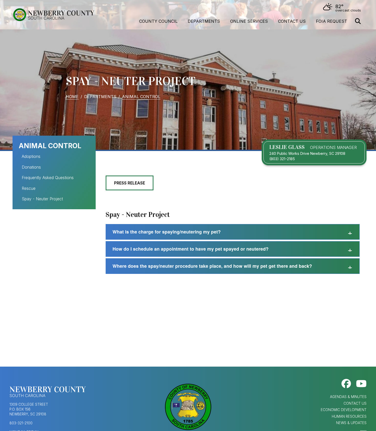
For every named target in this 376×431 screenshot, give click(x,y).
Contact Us (292, 21)
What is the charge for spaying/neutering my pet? (167, 231)
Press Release (129, 182)
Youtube (361, 383)
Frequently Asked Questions (48, 177)
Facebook (346, 383)
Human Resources (349, 416)
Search (357, 21)
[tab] (233, 232)
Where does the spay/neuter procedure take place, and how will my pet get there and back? (212, 266)
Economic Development (344, 410)
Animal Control (141, 96)
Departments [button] (204, 21)
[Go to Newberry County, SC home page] (53, 15)
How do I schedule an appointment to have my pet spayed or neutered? (191, 249)
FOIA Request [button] (331, 21)
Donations (31, 167)
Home (72, 96)
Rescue (29, 188)
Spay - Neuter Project (42, 198)
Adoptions (31, 156)
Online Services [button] (249, 21)
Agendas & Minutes (348, 397)
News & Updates (351, 423)
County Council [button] (158, 21)
